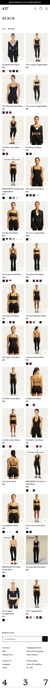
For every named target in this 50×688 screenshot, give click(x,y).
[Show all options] (20, 71)
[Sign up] (45, 639)
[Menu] (46, 8)
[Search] (35, 8)
